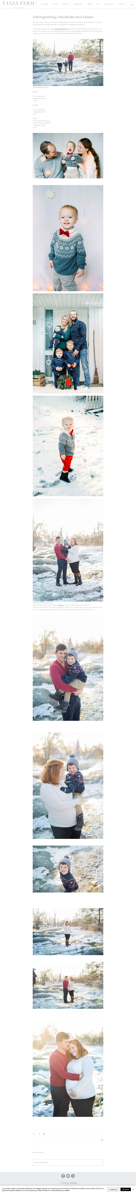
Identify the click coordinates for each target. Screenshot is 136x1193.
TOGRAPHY (20, 8)
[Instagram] (73, 1176)
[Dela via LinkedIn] (44, 1134)
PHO (14, 8)
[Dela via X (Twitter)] (39, 1134)
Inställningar (113, 1189)
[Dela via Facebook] (34, 1134)
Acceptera (125, 1189)
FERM (27, 3)
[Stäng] (133, 1189)
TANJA (10, 3)
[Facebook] (63, 1176)
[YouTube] (68, 1176)
